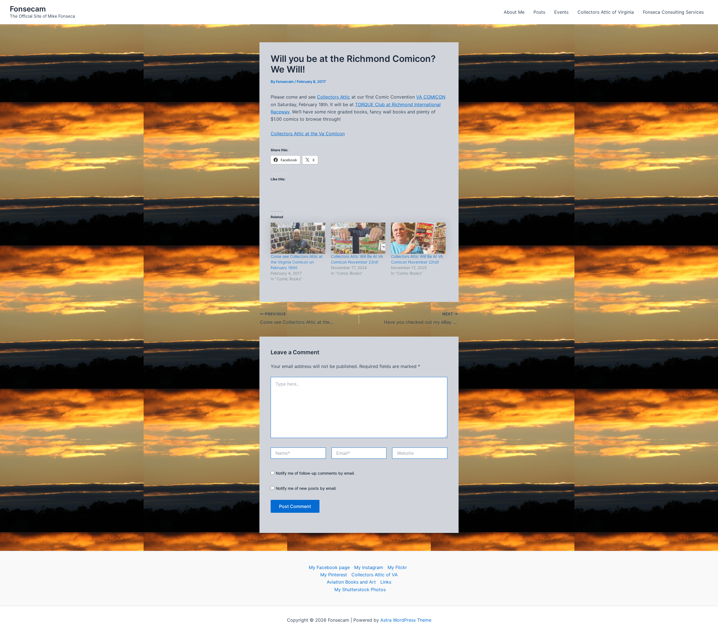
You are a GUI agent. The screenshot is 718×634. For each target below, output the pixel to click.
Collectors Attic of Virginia (605, 12)
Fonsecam (28, 8)
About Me (514, 12)
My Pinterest (333, 574)
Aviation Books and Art (351, 582)
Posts (539, 12)
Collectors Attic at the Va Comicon (308, 133)
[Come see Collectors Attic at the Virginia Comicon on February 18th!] (298, 238)
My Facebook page (329, 567)
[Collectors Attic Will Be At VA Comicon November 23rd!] (358, 238)
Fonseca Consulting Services (673, 12)
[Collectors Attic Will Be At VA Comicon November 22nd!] (418, 238)
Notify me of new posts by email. (306, 488)
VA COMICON (430, 97)
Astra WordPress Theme (405, 620)
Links (385, 582)
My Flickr (397, 567)
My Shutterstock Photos (360, 589)
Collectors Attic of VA (374, 574)
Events (561, 12)
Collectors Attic (333, 97)
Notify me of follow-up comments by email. (315, 473)
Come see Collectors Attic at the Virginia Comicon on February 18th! (297, 262)
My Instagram (368, 567)
